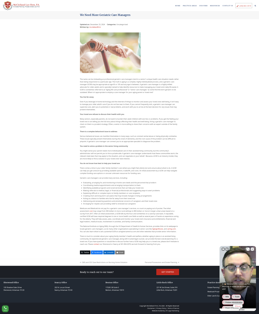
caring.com (171, 229)
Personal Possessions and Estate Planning (161, 262)
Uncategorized (122, 24)
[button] (255, 5)
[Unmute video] (223, 249)
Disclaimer (151, 308)
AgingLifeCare (157, 229)
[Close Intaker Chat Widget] (252, 249)
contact (96, 244)
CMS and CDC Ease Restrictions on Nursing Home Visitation (103, 262)
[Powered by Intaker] (242, 309)
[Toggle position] (248, 249)
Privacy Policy (161, 308)
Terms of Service (173, 308)
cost (91, 211)
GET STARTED (167, 272)
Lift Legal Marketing (172, 311)
